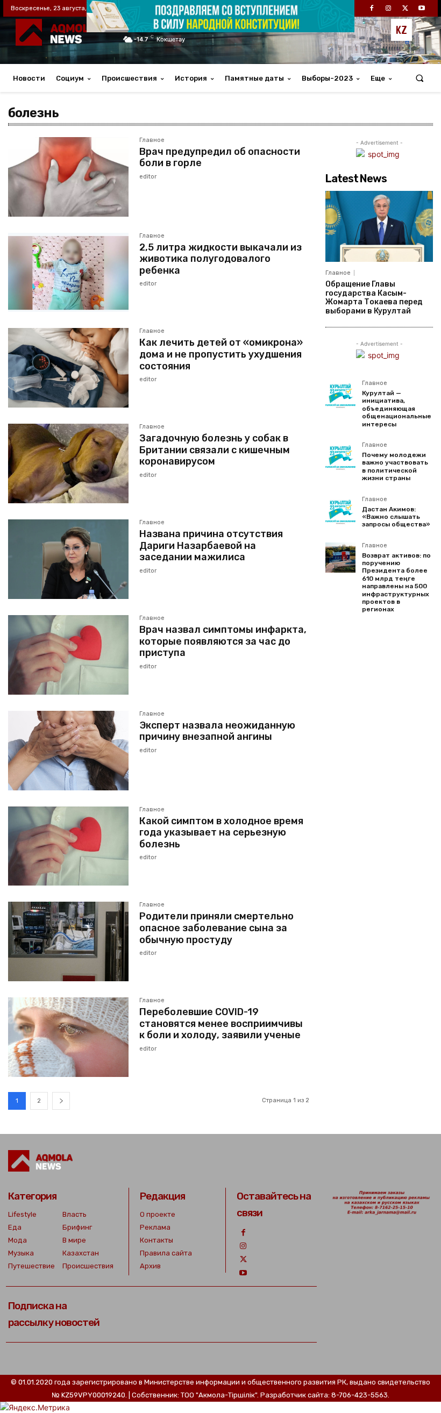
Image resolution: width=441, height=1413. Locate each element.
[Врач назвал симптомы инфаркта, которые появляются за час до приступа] (68, 655)
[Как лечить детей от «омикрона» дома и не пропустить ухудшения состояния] (68, 368)
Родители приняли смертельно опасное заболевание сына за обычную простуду (216, 927)
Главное (152, 140)
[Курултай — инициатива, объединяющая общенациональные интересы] (340, 395)
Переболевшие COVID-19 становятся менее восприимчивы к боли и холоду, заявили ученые (221, 1023)
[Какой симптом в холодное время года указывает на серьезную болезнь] (68, 846)
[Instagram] (243, 1246)
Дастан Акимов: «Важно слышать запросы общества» (396, 517)
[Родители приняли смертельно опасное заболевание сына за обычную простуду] (68, 941)
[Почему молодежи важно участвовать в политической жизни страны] (340, 457)
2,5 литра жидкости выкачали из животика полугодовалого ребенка (220, 258)
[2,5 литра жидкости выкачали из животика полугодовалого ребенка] (68, 272)
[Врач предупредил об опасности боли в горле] (68, 177)
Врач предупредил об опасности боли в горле (219, 157)
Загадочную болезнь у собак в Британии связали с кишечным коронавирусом (214, 449)
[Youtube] (243, 1273)
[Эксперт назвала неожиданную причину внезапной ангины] (68, 750)
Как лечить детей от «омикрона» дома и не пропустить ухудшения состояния (221, 354)
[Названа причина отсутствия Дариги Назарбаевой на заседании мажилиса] (68, 559)
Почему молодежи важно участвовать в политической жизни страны (395, 466)
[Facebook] (243, 1232)
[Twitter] (243, 1259)
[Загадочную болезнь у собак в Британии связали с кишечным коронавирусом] (68, 463)
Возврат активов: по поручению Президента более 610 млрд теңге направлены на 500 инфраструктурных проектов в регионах (396, 582)
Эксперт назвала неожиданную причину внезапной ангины (217, 731)
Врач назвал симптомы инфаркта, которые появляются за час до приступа (223, 641)
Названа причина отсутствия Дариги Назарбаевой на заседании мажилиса (211, 545)
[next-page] (61, 1101)
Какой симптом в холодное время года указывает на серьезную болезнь (221, 832)
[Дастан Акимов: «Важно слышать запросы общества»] (340, 511)
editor (148, 176)
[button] (419, 78)
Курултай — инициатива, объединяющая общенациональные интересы (396, 408)
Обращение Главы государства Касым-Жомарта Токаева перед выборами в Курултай (374, 298)
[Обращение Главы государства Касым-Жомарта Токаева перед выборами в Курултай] (379, 226)
